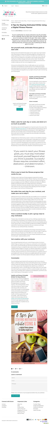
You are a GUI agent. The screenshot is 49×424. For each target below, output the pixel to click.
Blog (19, 405)
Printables (4, 32)
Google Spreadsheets (5, 24)
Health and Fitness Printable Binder (19, 298)
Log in (12, 5)
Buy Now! (19, 109)
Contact (4, 404)
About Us (20, 404)
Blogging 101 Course (22, 410)
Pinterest (4, 407)
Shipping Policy (21, 411)
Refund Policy (21, 413)
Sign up (16, 5)
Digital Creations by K (13, 420)
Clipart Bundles (5, 35)
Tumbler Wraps (5, 20)
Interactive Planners (4, 28)
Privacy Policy (21, 407)
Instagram (4, 405)
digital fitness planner (21, 128)
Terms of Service (21, 408)
